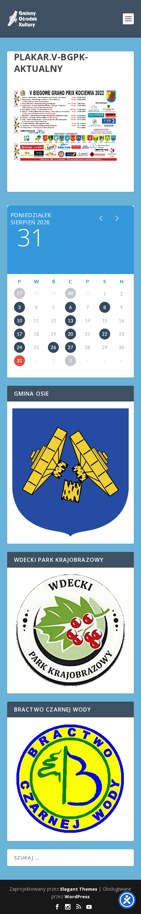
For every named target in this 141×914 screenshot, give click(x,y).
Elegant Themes (78, 889)
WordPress (77, 896)
